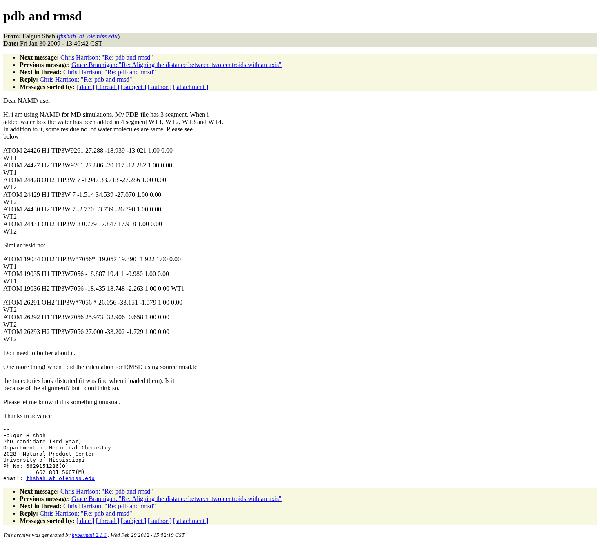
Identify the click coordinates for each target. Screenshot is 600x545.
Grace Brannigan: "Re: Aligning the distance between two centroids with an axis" (176, 64)
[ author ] (159, 86)
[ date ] (85, 86)
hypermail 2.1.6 (89, 535)
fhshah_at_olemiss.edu (60, 478)
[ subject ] (133, 86)
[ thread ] (107, 86)
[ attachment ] (190, 86)
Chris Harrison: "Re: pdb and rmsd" (106, 57)
